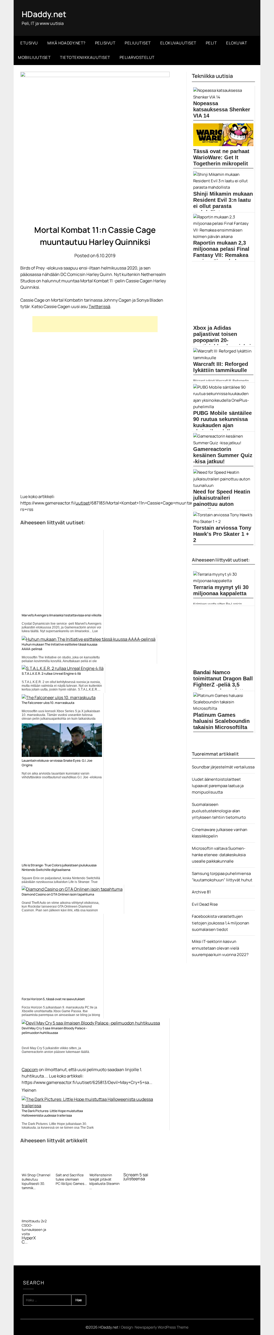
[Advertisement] (95, 324)
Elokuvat (236, 43)
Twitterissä (99, 306)
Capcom (30, 1069)
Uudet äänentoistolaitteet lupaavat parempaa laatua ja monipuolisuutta (217, 785)
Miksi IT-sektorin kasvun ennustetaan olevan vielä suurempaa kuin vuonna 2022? (220, 948)
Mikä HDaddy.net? (66, 43)
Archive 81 (201, 892)
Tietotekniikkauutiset (85, 57)
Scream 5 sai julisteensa (135, 1177)
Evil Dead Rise (205, 904)
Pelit (211, 43)
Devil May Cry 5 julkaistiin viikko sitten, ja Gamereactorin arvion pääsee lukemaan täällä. (56, 1050)
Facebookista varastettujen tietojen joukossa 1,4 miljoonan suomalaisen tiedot (220, 922)
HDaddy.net (44, 14)
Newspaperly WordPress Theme (161, 1327)
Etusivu (29, 43)
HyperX (29, 1238)
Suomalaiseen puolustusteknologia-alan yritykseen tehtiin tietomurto (219, 811)
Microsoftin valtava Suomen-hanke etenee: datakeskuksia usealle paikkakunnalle (219, 854)
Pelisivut (105, 43)
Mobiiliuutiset (34, 57)
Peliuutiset (138, 43)
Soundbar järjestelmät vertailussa (223, 767)
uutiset (82, 503)
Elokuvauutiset (178, 43)
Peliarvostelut (137, 57)
